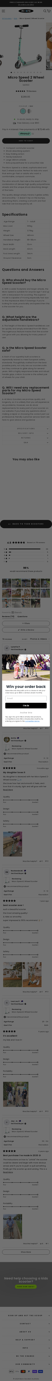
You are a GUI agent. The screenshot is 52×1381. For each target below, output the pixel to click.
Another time (26, 712)
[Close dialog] (47, 657)
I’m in (26, 705)
